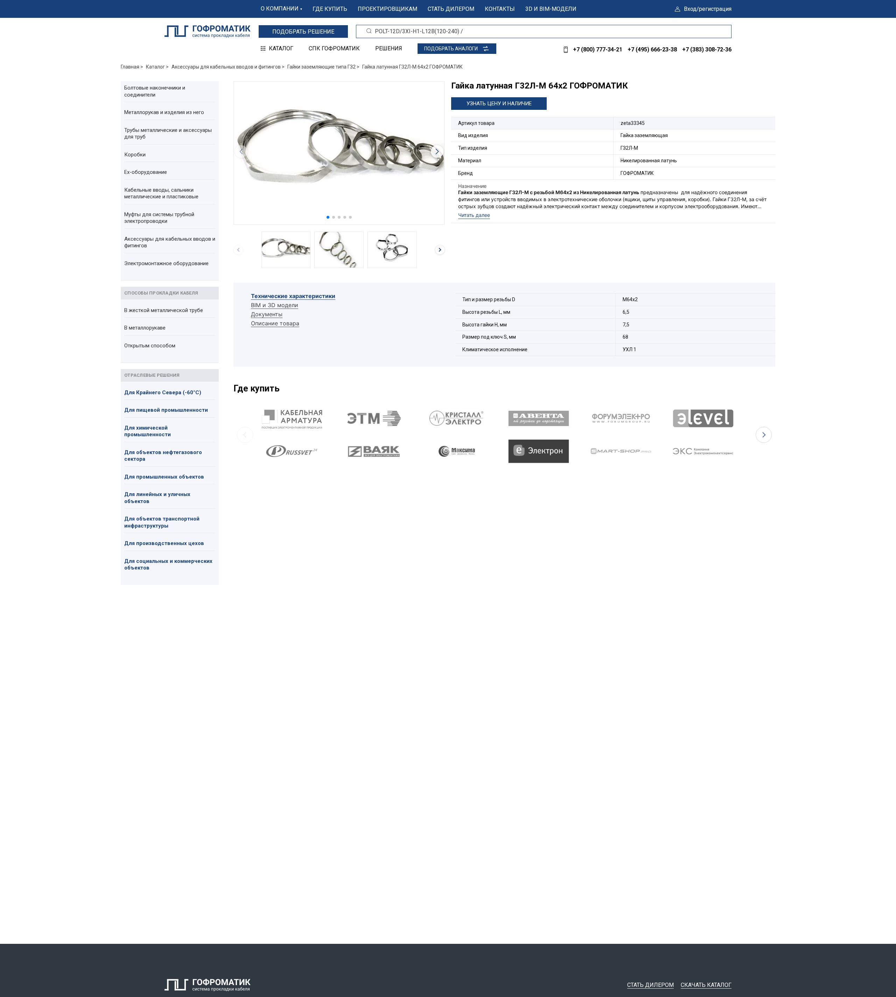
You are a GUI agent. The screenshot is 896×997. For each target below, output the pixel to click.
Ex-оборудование (145, 172)
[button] (328, 217)
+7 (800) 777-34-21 (597, 49)
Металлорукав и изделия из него (164, 112)
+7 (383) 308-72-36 (707, 49)
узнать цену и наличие (499, 103)
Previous (245, 435)
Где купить (330, 9)
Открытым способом (149, 345)
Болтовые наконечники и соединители (154, 91)
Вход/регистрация (708, 9)
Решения (388, 48)
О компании (280, 8)
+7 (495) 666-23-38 (652, 49)
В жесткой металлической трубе (163, 310)
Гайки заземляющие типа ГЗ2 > (323, 67)
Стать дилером (451, 9)
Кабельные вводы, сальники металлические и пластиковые (161, 193)
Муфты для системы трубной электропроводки (159, 218)
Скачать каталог (706, 985)
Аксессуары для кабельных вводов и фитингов (169, 242)
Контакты (500, 9)
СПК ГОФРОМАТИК (334, 48)
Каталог (281, 48)
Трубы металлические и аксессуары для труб (168, 133)
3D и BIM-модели (550, 9)
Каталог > (157, 67)
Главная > (132, 67)
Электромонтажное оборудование (166, 263)
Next (764, 435)
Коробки (135, 154)
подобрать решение (303, 31)
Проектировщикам (387, 9)
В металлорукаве (145, 328)
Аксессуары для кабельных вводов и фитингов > (228, 67)
